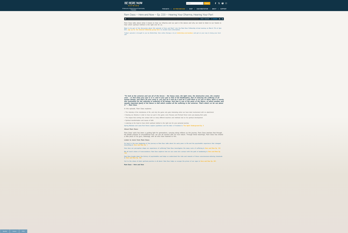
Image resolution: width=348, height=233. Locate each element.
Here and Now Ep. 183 (133, 158)
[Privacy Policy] (222, 19)
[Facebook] (215, 3)
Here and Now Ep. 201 (208, 161)
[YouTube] (226, 3)
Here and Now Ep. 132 (212, 148)
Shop (191, 9)
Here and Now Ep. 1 (141, 145)
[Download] (219, 19)
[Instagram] (222, 3)
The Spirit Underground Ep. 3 (193, 125)
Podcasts (165, 9)
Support (223, 9)
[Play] (125, 19)
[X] (219, 3)
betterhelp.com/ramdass (185, 33)
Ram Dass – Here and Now (134, 164)
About (214, 9)
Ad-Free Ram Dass (179, 9)
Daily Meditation (202, 9)
